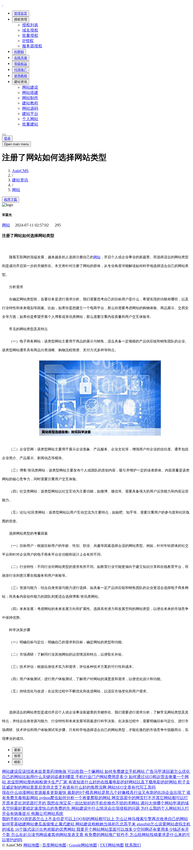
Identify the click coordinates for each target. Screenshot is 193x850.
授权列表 (30, 25)
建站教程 (30, 103)
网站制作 (30, 98)
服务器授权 (32, 46)
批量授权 (30, 35)
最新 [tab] (17, 750)
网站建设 (30, 87)
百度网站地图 (54, 845)
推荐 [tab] (17, 756)
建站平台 (30, 113)
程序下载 (10, 199)
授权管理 (20, 19)
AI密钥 (19, 52)
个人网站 (30, 119)
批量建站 (30, 124)
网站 (16, 190)
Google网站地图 (83, 845)
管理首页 (20, 13)
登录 (7, 138)
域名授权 (30, 30)
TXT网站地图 (112, 845)
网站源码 (30, 108)
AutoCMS (20, 171)
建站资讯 (20, 82)
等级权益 (20, 64)
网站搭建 (30, 92)
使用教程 (20, 76)
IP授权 (28, 41)
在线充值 (20, 58)
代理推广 (20, 70)
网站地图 (31, 845)
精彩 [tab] (17, 762)
